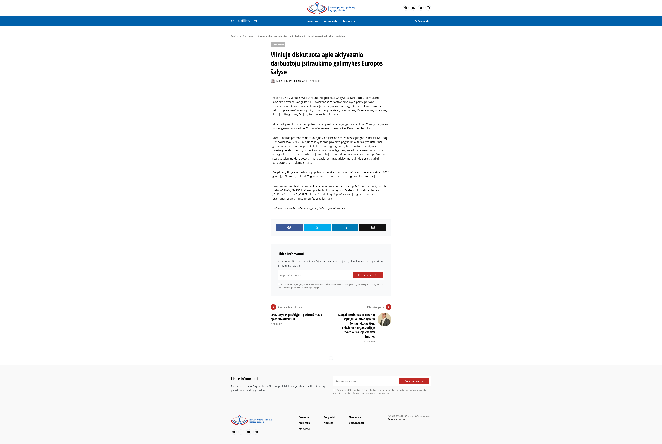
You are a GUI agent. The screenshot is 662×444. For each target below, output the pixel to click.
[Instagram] (428, 7)
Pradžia (234, 36)
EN (255, 21)
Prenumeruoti (366, 275)
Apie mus (304, 423)
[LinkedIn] (413, 7)
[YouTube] (421, 7)
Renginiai (329, 417)
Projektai (304, 417)
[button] (232, 20)
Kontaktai (304, 428)
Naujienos (248, 36)
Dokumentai (356, 423)
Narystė (328, 423)
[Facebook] (406, 7)
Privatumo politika (396, 419)
